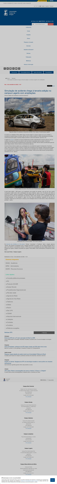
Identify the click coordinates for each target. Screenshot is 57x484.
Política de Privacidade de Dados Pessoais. (29, 480)
